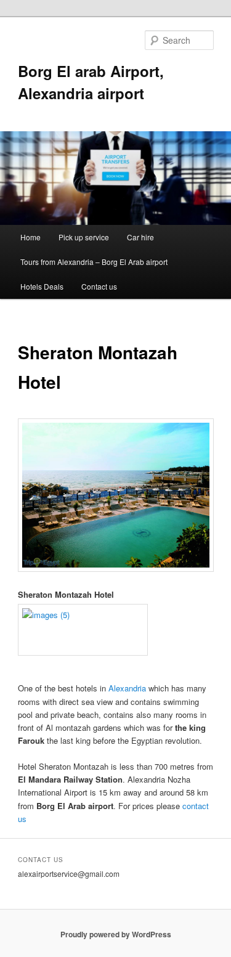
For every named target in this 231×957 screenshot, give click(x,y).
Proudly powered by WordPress (115, 934)
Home (30, 237)
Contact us (99, 286)
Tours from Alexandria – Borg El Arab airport (94, 261)
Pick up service (84, 237)
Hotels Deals (41, 286)
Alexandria (127, 688)
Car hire (140, 237)
